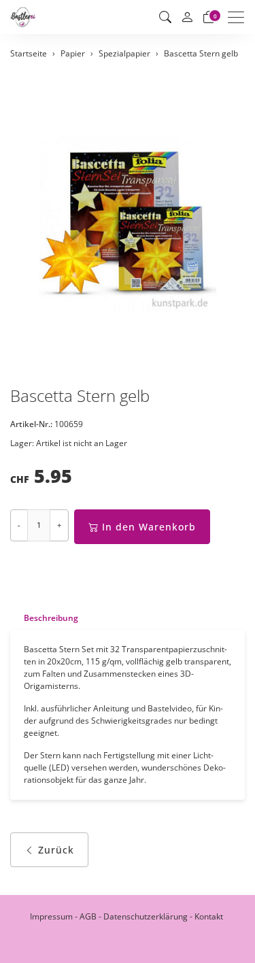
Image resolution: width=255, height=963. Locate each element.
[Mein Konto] (187, 17)
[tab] (44, 617)
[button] (165, 17)
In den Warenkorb (149, 526)
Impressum (51, 916)
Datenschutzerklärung (145, 916)
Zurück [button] (56, 849)
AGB (88, 916)
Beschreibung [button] (51, 618)
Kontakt (208, 916)
